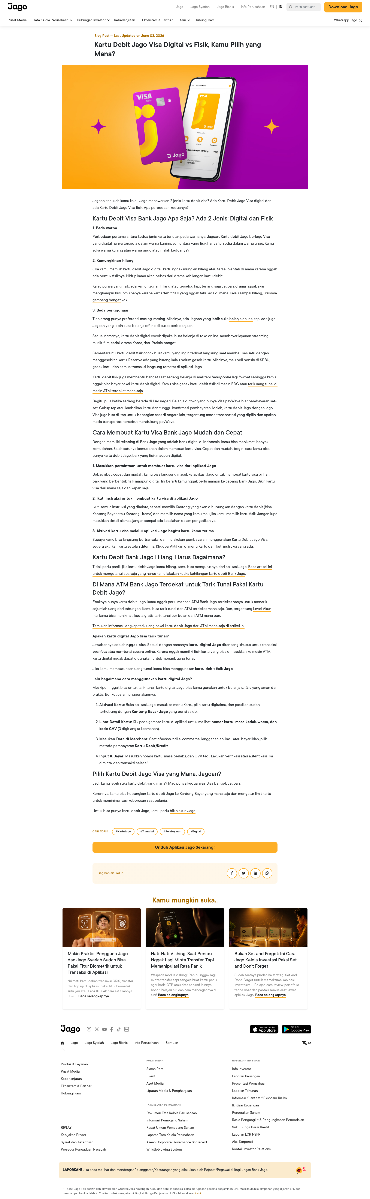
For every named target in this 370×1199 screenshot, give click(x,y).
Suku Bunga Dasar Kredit (250, 1127)
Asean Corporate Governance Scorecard (176, 1142)
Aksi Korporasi (242, 1141)
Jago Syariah (200, 6)
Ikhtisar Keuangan (245, 1105)
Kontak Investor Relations (251, 1149)
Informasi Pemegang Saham (167, 1120)
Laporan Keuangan (246, 1076)
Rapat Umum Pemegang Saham (170, 1127)
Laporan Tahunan (245, 1090)
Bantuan (172, 1042)
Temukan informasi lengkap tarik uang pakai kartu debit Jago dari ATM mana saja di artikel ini (168, 625)
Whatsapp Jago (346, 20)
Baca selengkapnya (93, 996)
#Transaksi (147, 831)
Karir (182, 20)
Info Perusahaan (253, 6)
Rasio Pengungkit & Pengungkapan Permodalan (268, 1120)
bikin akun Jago (182, 810)
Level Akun (262, 608)
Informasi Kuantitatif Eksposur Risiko (259, 1098)
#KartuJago (123, 831)
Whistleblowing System (164, 1149)
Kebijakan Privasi (73, 1135)
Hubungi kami (205, 20)
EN (272, 6)
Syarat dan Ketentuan (77, 1142)
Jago (179, 6)
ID (280, 6)
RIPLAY (66, 1127)
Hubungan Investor (91, 20)
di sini (197, 1193)
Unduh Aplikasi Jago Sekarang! (185, 847)
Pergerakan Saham (246, 1112)
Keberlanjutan (124, 20)
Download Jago (343, 7)
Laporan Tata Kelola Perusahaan (170, 1135)
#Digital (196, 831)
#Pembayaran (172, 831)
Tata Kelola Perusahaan (50, 20)
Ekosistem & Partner (157, 20)
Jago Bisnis (225, 6)
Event (150, 1076)
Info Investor (241, 1069)
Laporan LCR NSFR (246, 1134)
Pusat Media (17, 20)
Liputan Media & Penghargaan (169, 1090)
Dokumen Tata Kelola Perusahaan (171, 1113)
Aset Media (155, 1083)
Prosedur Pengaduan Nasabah (83, 1149)
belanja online (241, 318)
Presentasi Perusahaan (249, 1083)
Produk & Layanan (74, 1064)
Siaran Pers (154, 1069)
